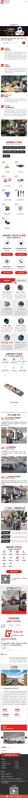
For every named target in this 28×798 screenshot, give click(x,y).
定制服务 (17, 763)
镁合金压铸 (21, 147)
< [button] (1, 602)
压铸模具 (14, 152)
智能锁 (20, 186)
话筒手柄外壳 (20, 200)
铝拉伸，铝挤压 (6, 152)
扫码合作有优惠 (14, 571)
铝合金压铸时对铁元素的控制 (8, 639)
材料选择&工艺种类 (6, 763)
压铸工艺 (18, 625)
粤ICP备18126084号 (21, 781)
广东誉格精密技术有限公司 (6, 781)
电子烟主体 (20, 172)
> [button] (26, 602)
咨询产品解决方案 (7, 254)
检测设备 (17, 765)
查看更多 (4, 648)
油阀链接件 (7, 228)
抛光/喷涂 (10, 40)
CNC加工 (21, 152)
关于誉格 (17, 761)
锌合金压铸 (8, 38)
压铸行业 (11, 625)
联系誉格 (17, 767)
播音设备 (7, 172)
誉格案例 (4, 765)
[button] (26, 738)
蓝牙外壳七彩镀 (7, 200)
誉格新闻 (4, 767)
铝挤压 (22, 38)
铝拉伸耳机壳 (20, 214)
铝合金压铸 (14, 38)
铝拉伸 (18, 38)
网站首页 (4, 761)
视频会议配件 (7, 214)
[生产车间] (14, 738)
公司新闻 (3, 625)
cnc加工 (5, 40)
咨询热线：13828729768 (15, 796)
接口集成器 (7, 186)
